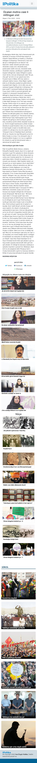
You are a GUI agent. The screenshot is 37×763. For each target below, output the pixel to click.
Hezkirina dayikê (9, 598)
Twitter (9, 265)
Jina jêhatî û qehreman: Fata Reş (14, 430)
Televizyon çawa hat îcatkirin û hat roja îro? (17, 503)
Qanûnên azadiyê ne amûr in (11, 393)
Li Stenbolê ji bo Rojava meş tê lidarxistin (15, 359)
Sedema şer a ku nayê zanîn (14, 747)
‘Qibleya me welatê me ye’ (13, 717)
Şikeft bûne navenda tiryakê (11, 342)
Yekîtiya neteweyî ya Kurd (13, 628)
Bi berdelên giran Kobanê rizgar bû (13, 376)
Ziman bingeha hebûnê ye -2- (13, 521)
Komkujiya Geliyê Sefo (10, 539)
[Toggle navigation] (32, 3)
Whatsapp (19, 269)
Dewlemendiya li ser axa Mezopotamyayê (17, 467)
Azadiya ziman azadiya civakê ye (16, 687)
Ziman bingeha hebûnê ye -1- (13, 557)
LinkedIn (29, 265)
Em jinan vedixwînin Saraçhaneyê (13, 325)
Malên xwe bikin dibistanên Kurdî (14, 485)
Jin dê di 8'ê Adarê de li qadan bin (13, 291)
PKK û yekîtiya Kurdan (11, 657)
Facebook (18, 265)
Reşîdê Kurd (7, 449)
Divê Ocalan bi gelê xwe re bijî (12, 308)
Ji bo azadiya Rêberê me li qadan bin (14, 410)
